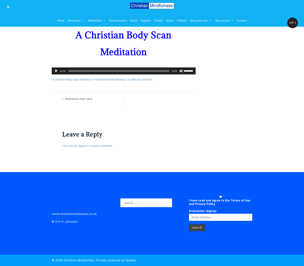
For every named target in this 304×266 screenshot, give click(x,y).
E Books (182, 20)
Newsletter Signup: (203, 211)
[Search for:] (146, 202)
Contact (242, 20)
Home (60, 20)
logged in (83, 145)
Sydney (131, 260)
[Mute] (181, 71)
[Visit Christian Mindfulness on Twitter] (62, 202)
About (134, 20)
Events (158, 20)
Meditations (95, 20)
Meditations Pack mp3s (79, 98)
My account (223, 20)
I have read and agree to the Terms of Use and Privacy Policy (220, 202)
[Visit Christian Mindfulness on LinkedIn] (55, 202)
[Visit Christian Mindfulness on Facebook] (70, 202)
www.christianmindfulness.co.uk (74, 214)
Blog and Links (199, 20)
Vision (169, 20)
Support (146, 20)
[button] (8, 7)
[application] (124, 70)
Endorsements (118, 20)
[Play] (56, 71)
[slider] (189, 70)
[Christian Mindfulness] (152, 6)
